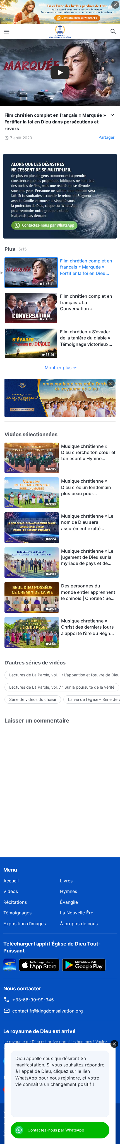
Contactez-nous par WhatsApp (56, 1130)
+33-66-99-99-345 (33, 999)
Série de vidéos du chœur (32, 699)
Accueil (11, 881)
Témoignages (17, 912)
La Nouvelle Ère (76, 912)
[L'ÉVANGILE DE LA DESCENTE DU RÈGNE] (60, 31)
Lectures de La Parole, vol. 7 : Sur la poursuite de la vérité (61, 687)
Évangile (69, 902)
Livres (66, 881)
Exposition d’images (24, 923)
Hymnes (68, 891)
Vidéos (10, 891)
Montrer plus (58, 367)
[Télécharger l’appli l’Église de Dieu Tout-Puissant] (9, 964)
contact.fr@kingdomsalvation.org (47, 1011)
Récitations (15, 902)
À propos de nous (79, 923)
